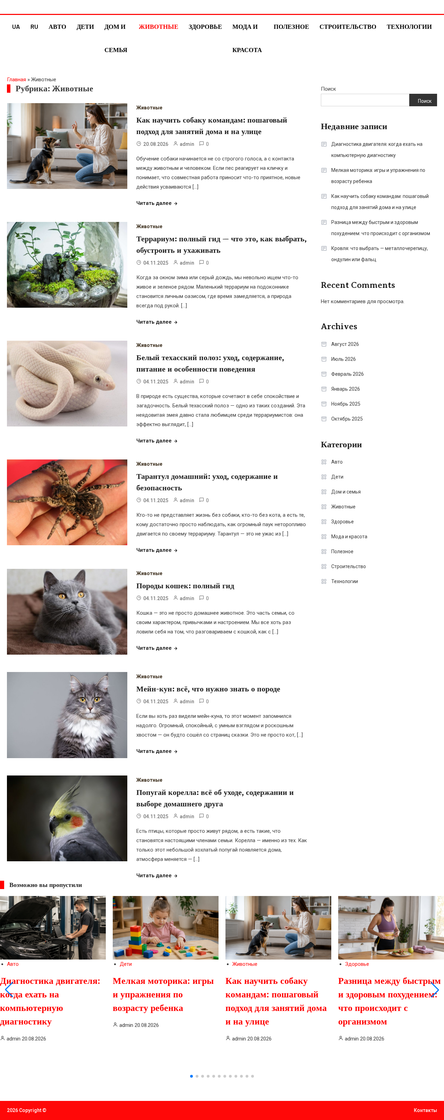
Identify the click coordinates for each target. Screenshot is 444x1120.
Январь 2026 (345, 389)
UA (16, 26)
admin (187, 144)
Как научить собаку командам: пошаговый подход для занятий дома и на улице (380, 201)
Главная (16, 79)
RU (34, 26)
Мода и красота (247, 38)
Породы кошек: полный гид (185, 585)
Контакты (425, 1110)
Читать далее (154, 203)
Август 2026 (345, 344)
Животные (158, 26)
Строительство (347, 26)
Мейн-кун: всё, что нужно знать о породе (208, 689)
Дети (85, 26)
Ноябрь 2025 (345, 404)
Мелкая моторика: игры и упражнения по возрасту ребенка (378, 175)
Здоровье (205, 26)
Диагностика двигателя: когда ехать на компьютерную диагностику (376, 149)
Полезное (291, 26)
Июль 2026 (343, 359)
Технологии (409, 26)
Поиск (328, 89)
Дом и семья (115, 38)
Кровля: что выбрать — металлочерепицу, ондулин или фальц (379, 254)
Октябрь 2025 (347, 419)
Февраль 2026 (347, 374)
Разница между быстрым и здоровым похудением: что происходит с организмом (380, 227)
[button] (9, 989)
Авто (57, 26)
